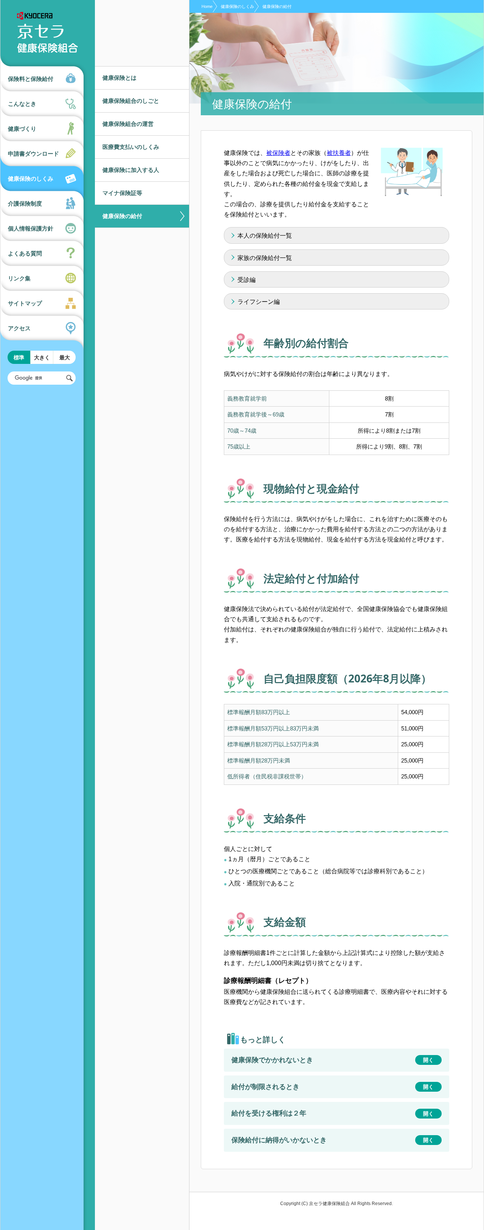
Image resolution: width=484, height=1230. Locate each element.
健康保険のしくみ (237, 6)
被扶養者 (339, 153)
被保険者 (278, 153)
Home (207, 6)
